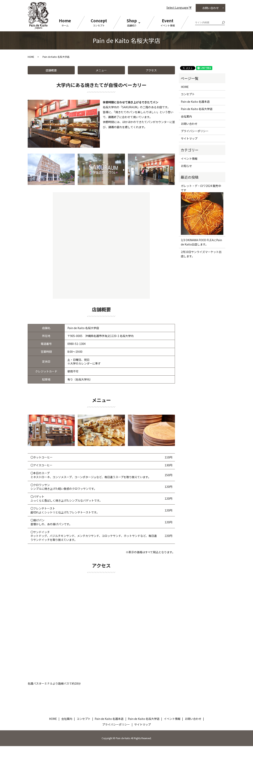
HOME (31, 56)
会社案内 (186, 116)
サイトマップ (189, 138)
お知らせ (186, 166)
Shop (132, 22)
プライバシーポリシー (195, 131)
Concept (99, 22)
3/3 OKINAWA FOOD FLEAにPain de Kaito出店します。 (201, 242)
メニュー (101, 70)
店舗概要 (51, 70)
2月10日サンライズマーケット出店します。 (201, 254)
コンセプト (188, 94)
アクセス (151, 70)
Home (65, 22)
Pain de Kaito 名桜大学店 (196, 109)
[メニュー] (51, 430)
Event (167, 22)
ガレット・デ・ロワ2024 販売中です (201, 188)
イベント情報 (189, 158)
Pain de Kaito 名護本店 (195, 102)
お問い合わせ (210, 8)
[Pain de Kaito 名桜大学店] (51, 169)
